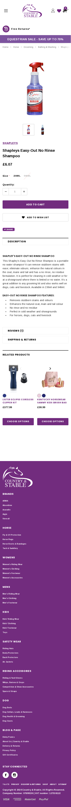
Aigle (5, 514)
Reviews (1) (16, 330)
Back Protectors (10, 657)
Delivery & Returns (11, 746)
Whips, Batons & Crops (13, 682)
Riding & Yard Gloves (12, 678)
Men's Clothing (9, 598)
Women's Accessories (13, 578)
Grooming (28, 47)
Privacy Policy (9, 750)
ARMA (5, 501)
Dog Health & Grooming (14, 716)
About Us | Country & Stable (16, 741)
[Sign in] (53, 11)
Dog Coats (8, 721)
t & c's (6, 784)
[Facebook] (6, 775)
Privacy (15, 784)
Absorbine (7, 505)
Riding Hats (8, 648)
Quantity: (8, 184)
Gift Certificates (10, 755)
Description (17, 241)
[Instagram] (14, 775)
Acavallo (7, 510)
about (53, 784)
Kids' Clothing (9, 623)
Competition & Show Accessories (18, 687)
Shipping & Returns (22, 339)
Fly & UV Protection (12, 535)
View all (6, 519)
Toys (5, 632)
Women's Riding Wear (13, 564)
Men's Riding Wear (11, 594)
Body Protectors (10, 653)
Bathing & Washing (47, 47)
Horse (16, 47)
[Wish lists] (59, 11)
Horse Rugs (8, 539)
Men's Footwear (10, 603)
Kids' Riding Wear (11, 619)
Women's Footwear (11, 573)
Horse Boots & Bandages (14, 544)
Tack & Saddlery (10, 548)
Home (5, 47)
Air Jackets (8, 662)
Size (6, 176)
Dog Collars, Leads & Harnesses (17, 712)
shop (45, 784)
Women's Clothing (11, 569)
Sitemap (62, 784)
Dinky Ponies (9, 737)
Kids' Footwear (10, 628)
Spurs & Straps (10, 691)
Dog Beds (7, 708)
